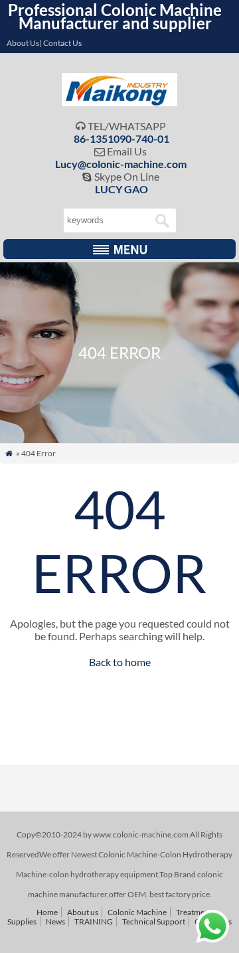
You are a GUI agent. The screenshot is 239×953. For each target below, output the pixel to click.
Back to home (120, 661)
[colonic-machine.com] (120, 102)
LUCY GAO (121, 189)
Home (47, 912)
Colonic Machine (137, 912)
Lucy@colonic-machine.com (121, 163)
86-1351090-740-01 (121, 138)
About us (82, 912)
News (55, 921)
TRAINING (93, 921)
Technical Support (153, 921)
